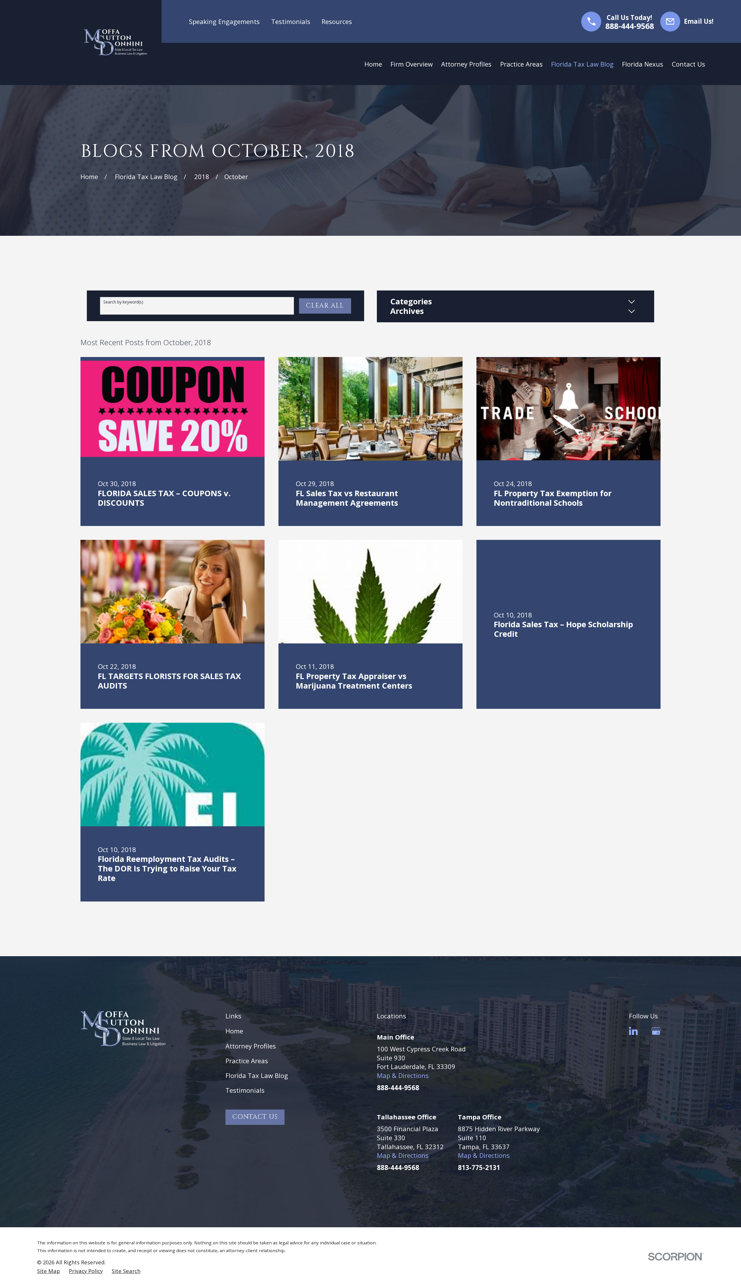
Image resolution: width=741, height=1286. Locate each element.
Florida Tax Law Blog (256, 1075)
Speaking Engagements (224, 21)
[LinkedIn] (633, 1030)
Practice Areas (246, 1060)
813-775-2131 (479, 1167)
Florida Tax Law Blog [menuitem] (582, 64)
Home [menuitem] (373, 64)
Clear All (325, 305)
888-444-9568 (629, 26)
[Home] (115, 42)
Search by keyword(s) (123, 302)
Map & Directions (403, 1075)
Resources (337, 21)
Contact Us (255, 1117)
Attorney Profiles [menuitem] (466, 64)
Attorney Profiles (250, 1046)
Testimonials (290, 21)
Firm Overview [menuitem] (411, 64)
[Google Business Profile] (656, 1030)
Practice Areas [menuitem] (521, 64)
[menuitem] (48, 1271)
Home (234, 1030)
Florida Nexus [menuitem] (642, 64)
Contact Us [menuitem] (688, 64)
